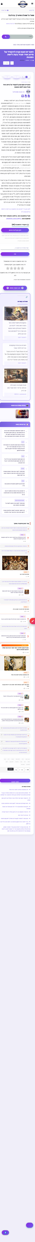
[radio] (22, 269)
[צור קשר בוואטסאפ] (29, 1225)
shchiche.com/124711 (13, 219)
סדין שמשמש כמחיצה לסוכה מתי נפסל (18, 789)
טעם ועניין (23, 764)
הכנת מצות (27, 759)
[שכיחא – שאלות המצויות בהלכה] (22, 4)
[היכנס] (2, 4)
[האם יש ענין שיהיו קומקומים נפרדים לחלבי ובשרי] (15, 354)
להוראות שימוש (10, 24)
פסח (25, 761)
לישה (7, 761)
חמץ (5, 759)
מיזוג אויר (16, 761)
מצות (21, 761)
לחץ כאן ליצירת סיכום (15, 230)
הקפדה (12, 759)
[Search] (6, 37)
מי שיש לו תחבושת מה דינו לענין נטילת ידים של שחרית (15, 812)
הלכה (23, 759)
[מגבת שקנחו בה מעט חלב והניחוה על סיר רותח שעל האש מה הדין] (16, 376)
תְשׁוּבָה (10, 769)
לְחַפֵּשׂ (30, 10)
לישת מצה (11, 761)
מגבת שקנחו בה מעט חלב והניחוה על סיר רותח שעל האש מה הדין (16, 388)
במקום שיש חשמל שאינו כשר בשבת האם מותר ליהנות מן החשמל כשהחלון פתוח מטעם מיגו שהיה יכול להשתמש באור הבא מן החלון (17, 328)
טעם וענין (28, 764)
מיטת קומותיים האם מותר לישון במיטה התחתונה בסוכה (14, 803)
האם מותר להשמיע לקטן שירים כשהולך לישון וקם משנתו (14, 818)
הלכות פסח (18, 759)
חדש (8, 759)
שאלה (29, 761)
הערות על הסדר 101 (23, 815)
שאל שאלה (4, 10)
